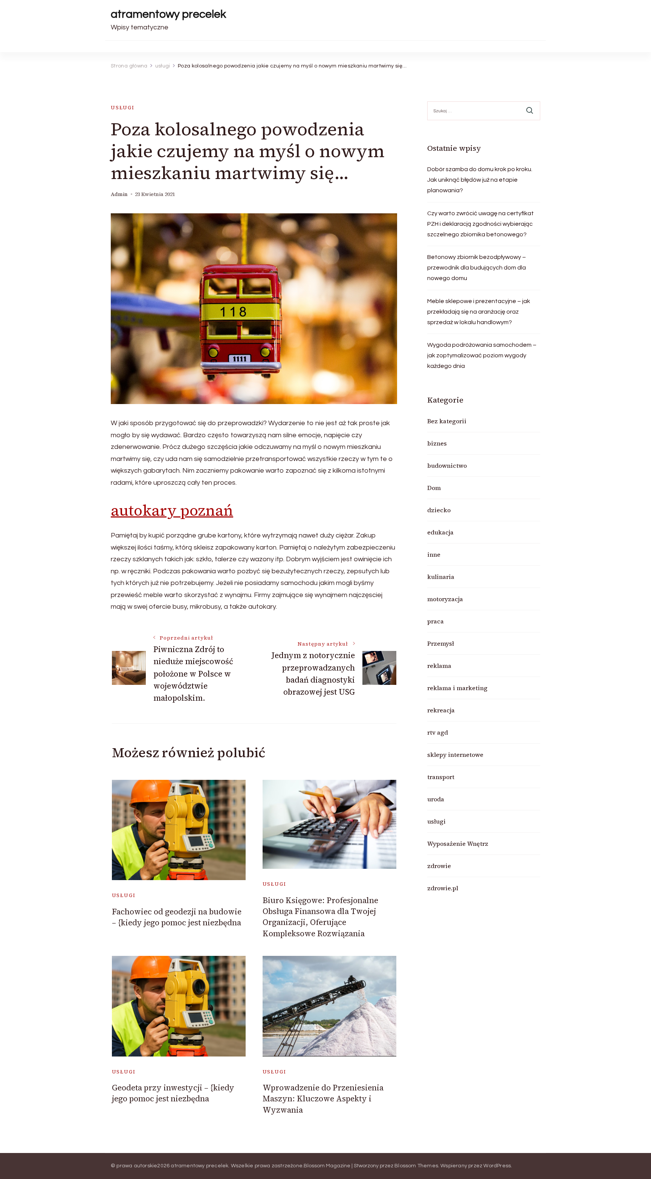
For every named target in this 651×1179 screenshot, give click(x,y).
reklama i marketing (457, 688)
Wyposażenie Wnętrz (457, 843)
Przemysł (440, 643)
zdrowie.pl (442, 888)
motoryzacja (445, 599)
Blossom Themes (416, 1165)
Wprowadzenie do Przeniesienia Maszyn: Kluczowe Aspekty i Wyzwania (323, 1098)
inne (433, 554)
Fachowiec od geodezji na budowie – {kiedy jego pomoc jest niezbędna (176, 917)
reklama (439, 665)
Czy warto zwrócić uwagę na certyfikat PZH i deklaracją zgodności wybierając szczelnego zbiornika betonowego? (480, 223)
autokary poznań (172, 510)
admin (119, 194)
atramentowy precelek (168, 14)
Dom (434, 488)
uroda (435, 799)
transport (440, 777)
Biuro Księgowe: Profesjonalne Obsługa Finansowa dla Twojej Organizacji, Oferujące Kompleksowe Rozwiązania (320, 917)
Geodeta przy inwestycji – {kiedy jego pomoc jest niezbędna (173, 1093)
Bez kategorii (446, 421)
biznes (437, 443)
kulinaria (440, 577)
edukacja (440, 532)
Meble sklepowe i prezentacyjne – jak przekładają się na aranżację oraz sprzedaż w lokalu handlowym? (478, 311)
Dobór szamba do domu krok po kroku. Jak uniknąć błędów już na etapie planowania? (479, 179)
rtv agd (437, 732)
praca (435, 621)
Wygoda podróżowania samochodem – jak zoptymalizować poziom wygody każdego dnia (481, 355)
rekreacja (441, 710)
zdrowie (439, 866)
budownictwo (447, 465)
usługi (122, 107)
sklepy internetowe (455, 754)
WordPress (497, 1165)
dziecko (439, 510)
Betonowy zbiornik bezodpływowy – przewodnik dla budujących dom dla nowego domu (476, 267)
